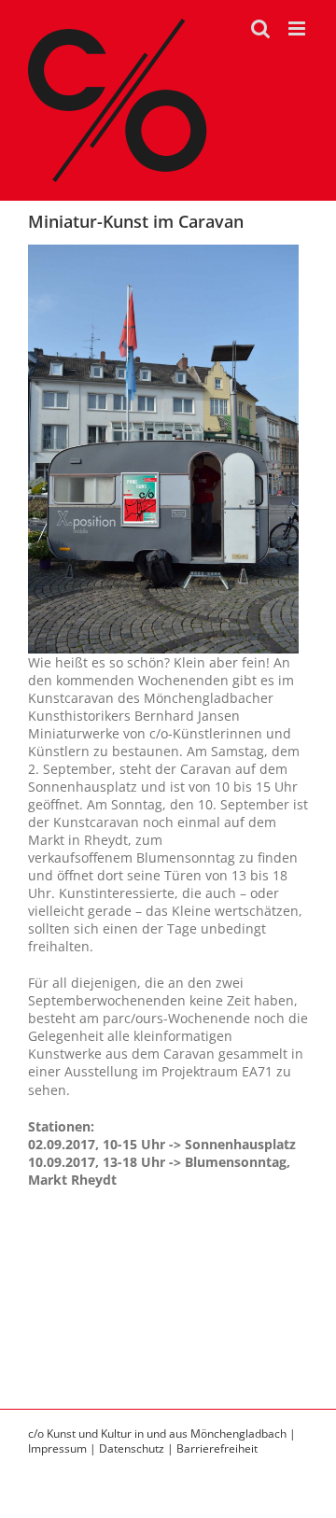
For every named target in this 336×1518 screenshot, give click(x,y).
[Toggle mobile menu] (298, 28)
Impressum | (63, 1448)
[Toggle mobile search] (260, 28)
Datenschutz (131, 1448)
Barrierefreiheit (217, 1448)
